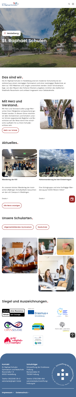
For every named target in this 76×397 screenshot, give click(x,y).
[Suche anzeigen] (69, 4)
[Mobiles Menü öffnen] (73, 4)
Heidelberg (13, 33)
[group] (19, 174)
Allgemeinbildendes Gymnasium (18, 227)
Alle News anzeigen (12, 205)
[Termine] (72, 199)
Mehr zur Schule (10, 130)
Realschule (42, 227)
